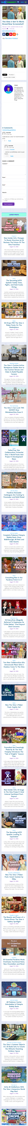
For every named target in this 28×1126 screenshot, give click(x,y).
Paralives (14, 957)
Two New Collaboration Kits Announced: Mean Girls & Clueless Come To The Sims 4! (14, 665)
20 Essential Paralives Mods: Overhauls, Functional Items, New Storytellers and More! (14, 962)
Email (4, 185)
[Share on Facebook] (3, 34)
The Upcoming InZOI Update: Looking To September (14, 834)
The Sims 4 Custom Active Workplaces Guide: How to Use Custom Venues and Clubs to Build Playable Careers (14, 369)
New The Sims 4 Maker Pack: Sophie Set (14, 706)
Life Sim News (14, 491)
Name (4, 177)
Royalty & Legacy (14, 915)
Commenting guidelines (9, 130)
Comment (5, 163)
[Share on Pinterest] (10, 34)
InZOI (14, 278)
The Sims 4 (12, 31)
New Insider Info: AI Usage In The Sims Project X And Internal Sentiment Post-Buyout (14, 793)
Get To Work (5, 31)
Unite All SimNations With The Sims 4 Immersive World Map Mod (14, 1089)
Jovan (5, 28)
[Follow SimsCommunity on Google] (17, 34)
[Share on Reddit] (14, 34)
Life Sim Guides (14, 533)
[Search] (18, 2)
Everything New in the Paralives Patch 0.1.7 (14, 579)
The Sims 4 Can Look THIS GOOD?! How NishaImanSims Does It (14, 410)
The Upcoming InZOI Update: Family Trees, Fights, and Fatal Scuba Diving (14, 283)
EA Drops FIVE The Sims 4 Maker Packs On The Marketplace (14, 325)
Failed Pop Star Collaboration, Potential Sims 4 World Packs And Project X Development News (14, 454)
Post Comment (8, 204)
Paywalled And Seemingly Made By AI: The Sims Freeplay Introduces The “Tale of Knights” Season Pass (14, 751)
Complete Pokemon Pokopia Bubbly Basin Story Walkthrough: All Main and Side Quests (14, 538)
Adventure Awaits (14, 363)
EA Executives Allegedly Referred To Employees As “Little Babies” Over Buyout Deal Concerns (14, 623)
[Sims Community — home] (8, 2)
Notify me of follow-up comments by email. (14, 199)
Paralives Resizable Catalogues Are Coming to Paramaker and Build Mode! (14, 495)
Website (4, 192)
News (14, 321)
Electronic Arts (14, 618)
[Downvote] (6, 140)
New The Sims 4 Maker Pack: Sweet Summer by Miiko (14, 877)
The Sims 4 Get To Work (9, 77)
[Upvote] (3, 140)
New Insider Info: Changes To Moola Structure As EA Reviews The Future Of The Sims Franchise (14, 241)
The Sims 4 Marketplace (14, 872)
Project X (14, 236)
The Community (14, 406)
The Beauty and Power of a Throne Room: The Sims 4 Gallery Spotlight (14, 919)
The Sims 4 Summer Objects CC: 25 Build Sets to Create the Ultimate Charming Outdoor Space (14, 1047)
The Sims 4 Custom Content (14, 1042)
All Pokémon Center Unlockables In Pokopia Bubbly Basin (14, 1004)
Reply (9, 140)
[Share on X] (7, 34)
